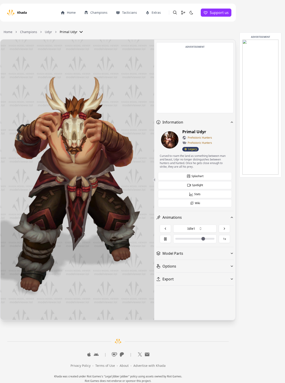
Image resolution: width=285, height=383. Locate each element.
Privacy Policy (81, 365)
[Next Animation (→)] (224, 229)
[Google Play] (96, 354)
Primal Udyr (69, 32)
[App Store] (89, 354)
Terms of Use (105, 365)
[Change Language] (183, 12)
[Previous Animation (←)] (165, 229)
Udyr (48, 32)
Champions (28, 32)
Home (8, 32)
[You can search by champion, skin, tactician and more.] (175, 12)
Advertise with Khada (149, 365)
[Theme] (191, 12)
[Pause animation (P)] (165, 239)
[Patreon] (121, 354)
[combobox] (195, 229)
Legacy (192, 149)
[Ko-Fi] (114, 354)
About (124, 365)
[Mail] (147, 354)
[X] (140, 354)
